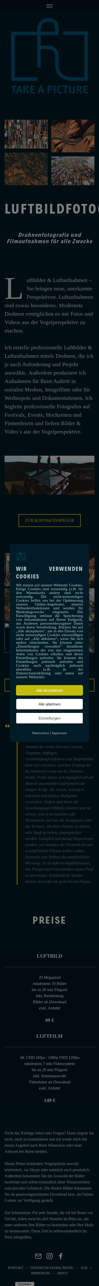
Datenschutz (40, 733)
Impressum (59, 733)
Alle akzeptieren (49, 690)
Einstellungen (50, 718)
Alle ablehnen (50, 704)
